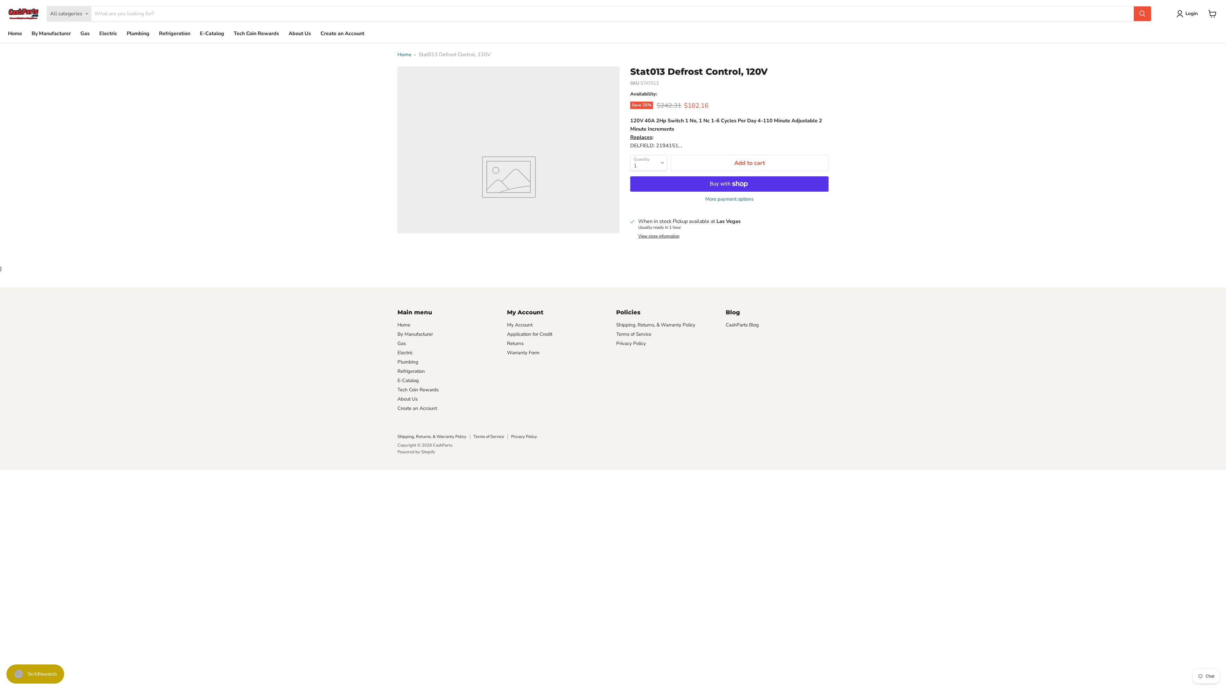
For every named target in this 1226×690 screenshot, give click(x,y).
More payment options (729, 199)
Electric (108, 33)
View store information (658, 236)
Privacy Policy (631, 343)
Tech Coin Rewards (256, 33)
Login (1191, 13)
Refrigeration (174, 33)
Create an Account (342, 33)
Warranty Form (523, 352)
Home (15, 33)
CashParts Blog (742, 325)
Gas (85, 33)
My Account (520, 325)
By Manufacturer (51, 33)
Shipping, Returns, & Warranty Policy (655, 325)
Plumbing (138, 33)
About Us (300, 33)
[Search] (1142, 13)
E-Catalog (212, 33)
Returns (515, 343)
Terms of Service (633, 334)
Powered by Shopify (416, 452)
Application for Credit (529, 334)
